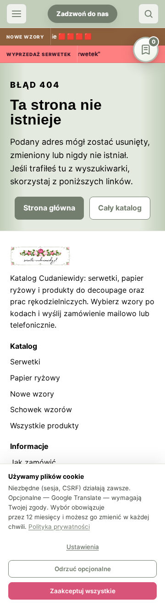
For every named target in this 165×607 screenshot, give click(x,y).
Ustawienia (82, 546)
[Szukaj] (148, 14)
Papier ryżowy (35, 377)
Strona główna (49, 207)
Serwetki (25, 361)
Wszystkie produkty (44, 425)
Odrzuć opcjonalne (83, 569)
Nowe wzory (32, 393)
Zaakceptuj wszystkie (83, 591)
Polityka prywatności (59, 526)
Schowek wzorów (41, 409)
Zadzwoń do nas (82, 13)
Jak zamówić (33, 462)
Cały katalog (120, 207)
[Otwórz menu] (16, 14)
